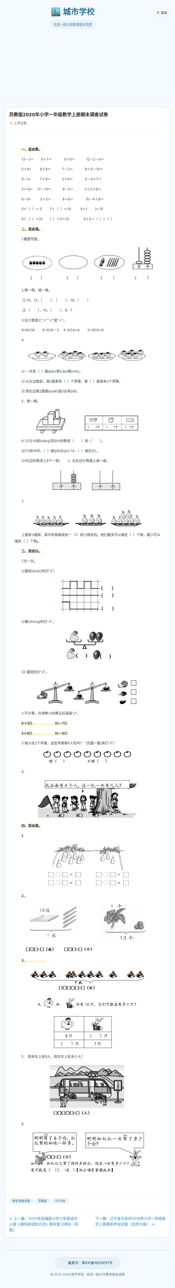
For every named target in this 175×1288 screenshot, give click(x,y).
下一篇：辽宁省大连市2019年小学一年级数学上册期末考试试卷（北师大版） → (130, 1221)
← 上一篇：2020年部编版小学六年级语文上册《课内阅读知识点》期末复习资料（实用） (43, 1224)
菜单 (162, 13)
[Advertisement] (87, 68)
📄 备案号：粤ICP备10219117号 (88, 1263)
